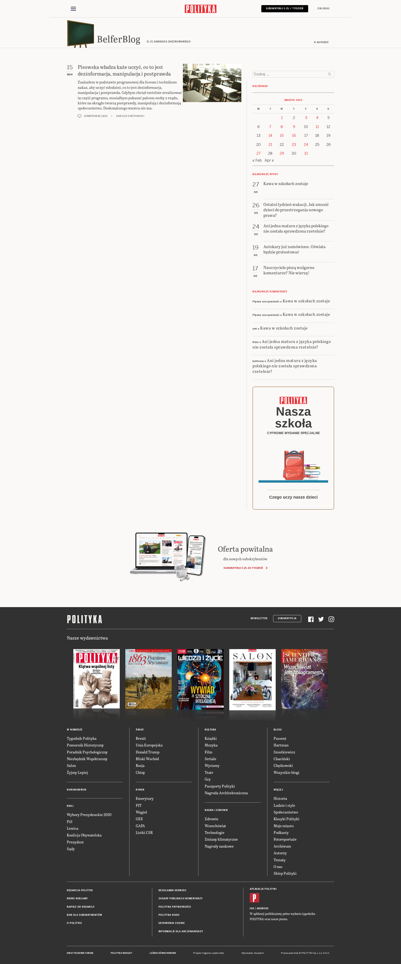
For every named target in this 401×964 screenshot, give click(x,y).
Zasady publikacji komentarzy (180, 898)
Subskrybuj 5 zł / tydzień (285, 8)
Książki (211, 738)
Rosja (140, 765)
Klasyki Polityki (286, 818)
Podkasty (281, 832)
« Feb (257, 160)
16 (294, 135)
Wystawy (212, 765)
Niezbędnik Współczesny (87, 758)
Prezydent (75, 842)
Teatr (209, 772)
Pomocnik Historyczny (85, 745)
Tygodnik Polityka (82, 738)
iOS (252, 908)
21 (270, 144)
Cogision (206, 953)
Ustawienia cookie (171, 923)
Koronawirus (77, 789)
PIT (139, 805)
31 (306, 153)
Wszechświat (215, 825)
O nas (278, 866)
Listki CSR (144, 832)
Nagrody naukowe (219, 846)
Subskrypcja (287, 618)
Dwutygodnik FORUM (80, 953)
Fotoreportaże (285, 839)
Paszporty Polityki (220, 786)
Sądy (71, 848)
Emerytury (145, 798)
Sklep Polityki (285, 873)
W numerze (75, 729)
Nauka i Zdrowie (216, 810)
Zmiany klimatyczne (221, 839)
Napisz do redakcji (80, 906)
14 (270, 135)
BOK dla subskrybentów (84, 914)
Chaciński (282, 758)
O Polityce (74, 923)
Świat (140, 729)
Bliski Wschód (147, 758)
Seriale (210, 758)
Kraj (70, 805)
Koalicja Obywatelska (84, 835)
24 (306, 144)
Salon (71, 765)
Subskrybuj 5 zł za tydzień (243, 568)
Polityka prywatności (174, 906)
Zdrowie (211, 818)
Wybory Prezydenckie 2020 (89, 814)
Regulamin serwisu (172, 890)
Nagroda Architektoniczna (226, 792)
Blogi (278, 729)
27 (258, 153)
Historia (280, 798)
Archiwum (282, 846)
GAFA (140, 825)
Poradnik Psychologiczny (87, 752)
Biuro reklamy (77, 898)
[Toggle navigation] (73, 9)
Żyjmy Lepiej (77, 772)
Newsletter (259, 618)
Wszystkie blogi (286, 772)
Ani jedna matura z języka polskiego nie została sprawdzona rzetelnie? (291, 343)
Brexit (141, 738)
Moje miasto (284, 825)
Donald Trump (147, 752)
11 (317, 126)
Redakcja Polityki (80, 890)
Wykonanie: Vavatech (253, 953)
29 (282, 153)
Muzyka (211, 745)
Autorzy (280, 852)
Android (262, 908)
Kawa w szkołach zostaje (306, 301)
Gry (208, 779)
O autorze (321, 42)
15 (282, 135)
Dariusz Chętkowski (130, 116)
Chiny (140, 772)
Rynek (140, 789)
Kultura (210, 729)
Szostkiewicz (284, 752)
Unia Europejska (149, 745)
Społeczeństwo (286, 812)
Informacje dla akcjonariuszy (180, 931)
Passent (280, 738)
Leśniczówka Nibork (163, 953)
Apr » (269, 160)
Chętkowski (283, 765)
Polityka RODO (169, 914)
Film (208, 752)
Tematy (280, 859)
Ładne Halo (218, 953)
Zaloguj (323, 8)
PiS (69, 821)
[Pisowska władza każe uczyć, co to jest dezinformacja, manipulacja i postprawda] (212, 91)
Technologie (214, 832)
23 (294, 144)
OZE (139, 818)
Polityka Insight (121, 953)
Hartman (281, 745)
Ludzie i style (284, 805)
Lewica (72, 828)
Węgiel (141, 812)
